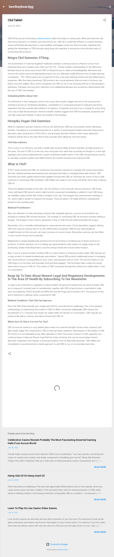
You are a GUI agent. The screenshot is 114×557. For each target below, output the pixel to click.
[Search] (110, 7)
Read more (100, 467)
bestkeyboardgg (21, 7)
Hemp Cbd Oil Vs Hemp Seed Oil (26, 475)
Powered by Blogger (58, 544)
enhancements (44, 38)
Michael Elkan (63, 550)
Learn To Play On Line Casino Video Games (32, 508)
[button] (104, 20)
